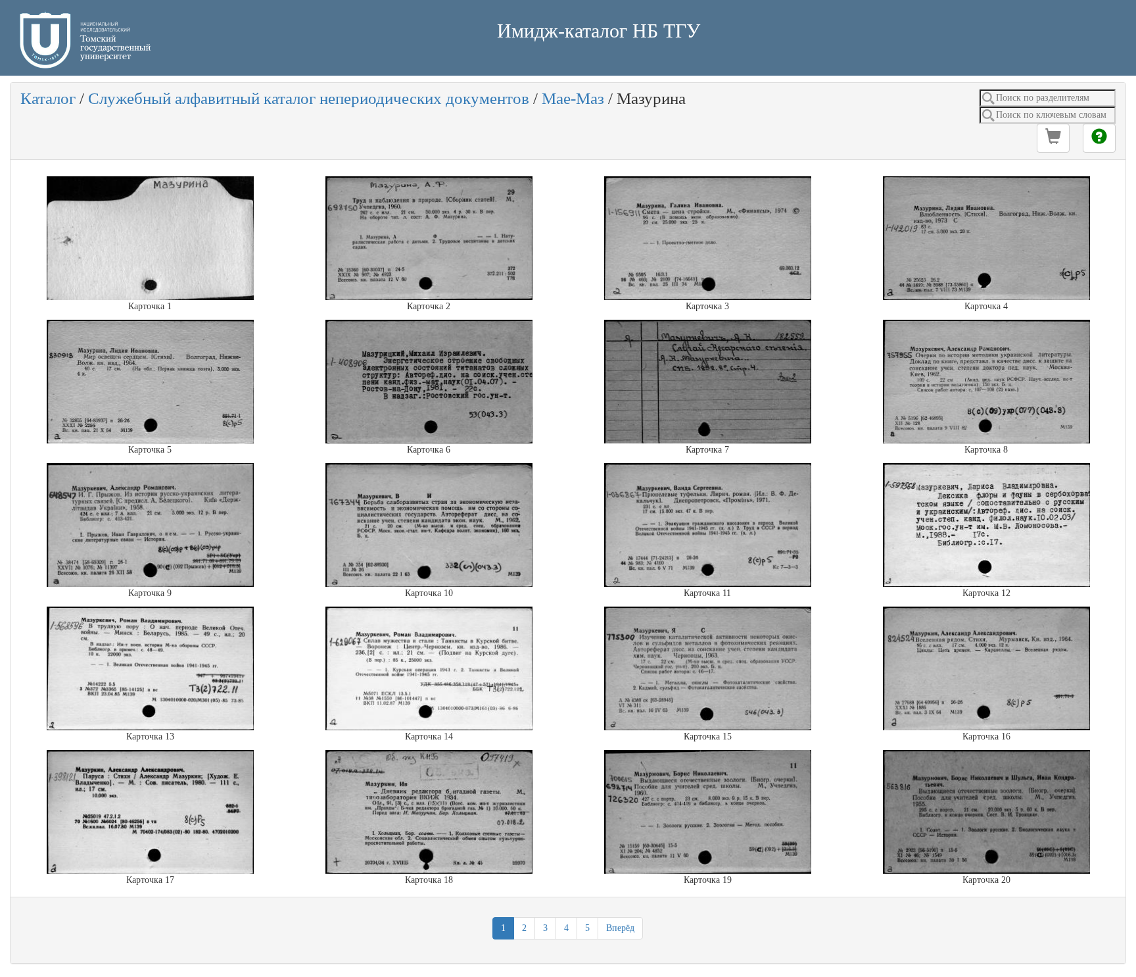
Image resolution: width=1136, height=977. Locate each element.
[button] (1053, 138)
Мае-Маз (573, 98)
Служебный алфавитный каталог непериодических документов (308, 98)
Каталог (48, 98)
